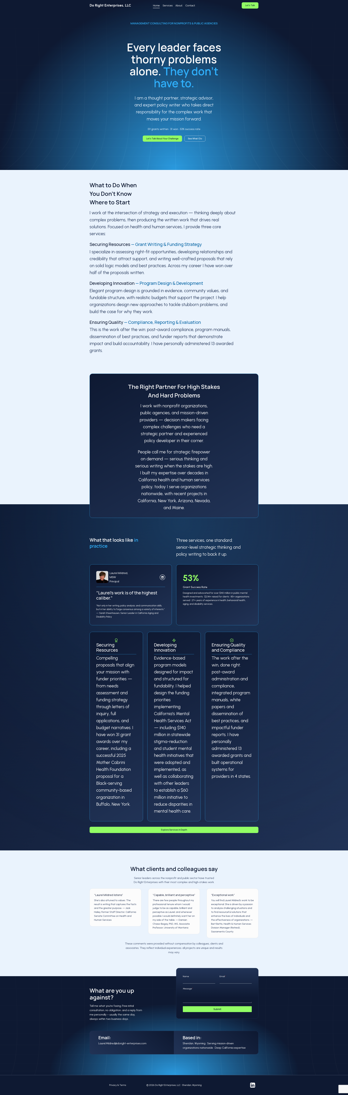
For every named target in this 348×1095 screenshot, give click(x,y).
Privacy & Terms (117, 1085)
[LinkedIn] (162, 577)
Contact (190, 5)
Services (168, 5)
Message (188, 988)
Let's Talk (250, 5)
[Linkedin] (252, 1085)
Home (156, 5)
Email (223, 976)
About (178, 5)
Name (186, 976)
